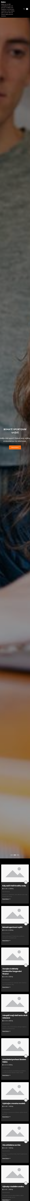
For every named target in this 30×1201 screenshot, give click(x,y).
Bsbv (3, 2)
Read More (15, 447)
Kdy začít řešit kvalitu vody (14, 886)
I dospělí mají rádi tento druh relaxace (14, 1016)
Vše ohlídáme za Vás (11, 1145)
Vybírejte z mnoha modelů (13, 1103)
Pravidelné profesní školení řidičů (14, 1060)
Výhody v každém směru (13, 1186)
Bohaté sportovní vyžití (12, 927)
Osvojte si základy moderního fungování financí (12, 971)
